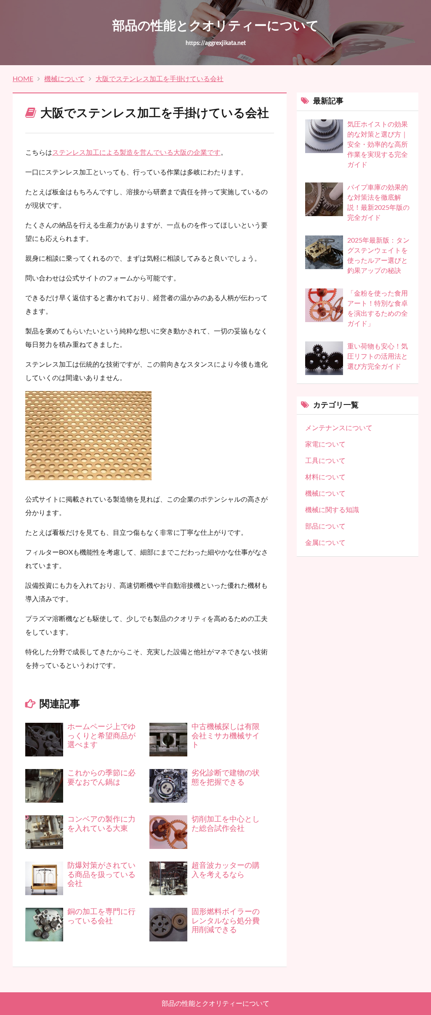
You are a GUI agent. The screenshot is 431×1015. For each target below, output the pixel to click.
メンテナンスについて (338, 428)
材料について (325, 477)
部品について (325, 526)
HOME (23, 79)
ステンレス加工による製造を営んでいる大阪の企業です (136, 152)
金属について (325, 542)
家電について (325, 444)
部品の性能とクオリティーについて (215, 1003)
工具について (325, 460)
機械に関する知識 (332, 510)
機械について (64, 79)
